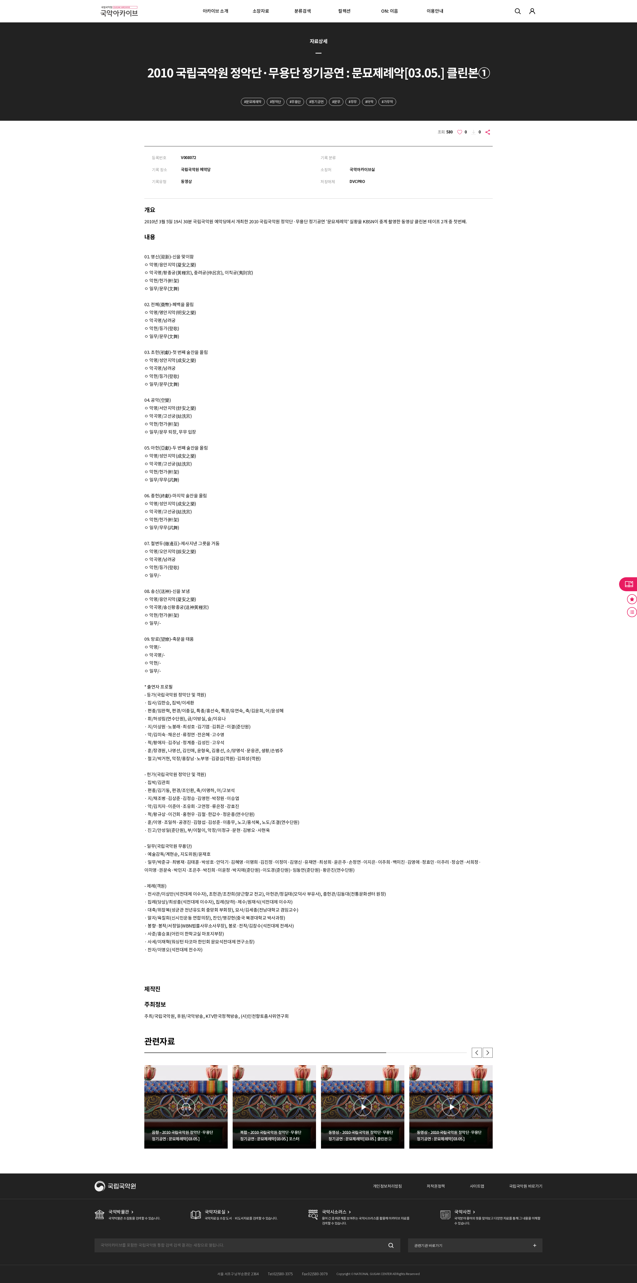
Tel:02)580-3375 (280, 1274)
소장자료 (261, 11)
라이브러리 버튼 (628, 584)
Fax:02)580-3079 (315, 1274)
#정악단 (275, 102)
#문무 (336, 102)
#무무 (353, 102)
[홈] (119, 5)
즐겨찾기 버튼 (632, 599)
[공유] (489, 132)
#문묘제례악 (253, 102)
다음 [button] (488, 1053)
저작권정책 (436, 1186)
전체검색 (518, 11)
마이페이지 (532, 11)
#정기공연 (316, 102)
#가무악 (387, 102)
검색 (390, 1245)
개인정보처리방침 (387, 1186)
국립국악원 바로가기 (525, 1186)
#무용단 (295, 102)
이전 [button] (477, 1053)
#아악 (369, 102)
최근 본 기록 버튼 (632, 612)
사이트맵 (477, 1186)
